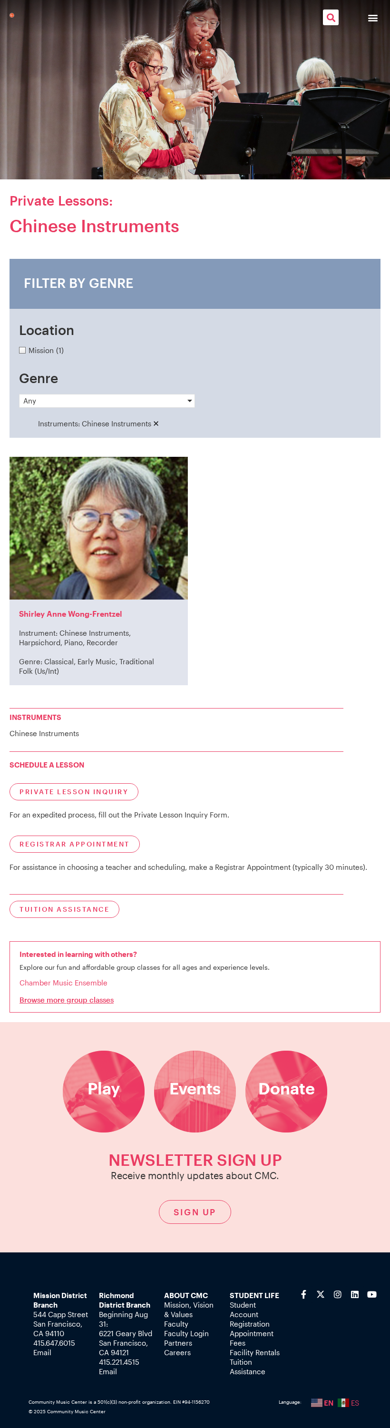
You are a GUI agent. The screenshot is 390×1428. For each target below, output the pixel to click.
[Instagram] (337, 1294)
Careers (177, 1352)
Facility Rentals (255, 1352)
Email (42, 1352)
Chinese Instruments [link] (116, 423)
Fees (237, 1343)
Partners (178, 1343)
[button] (331, 17)
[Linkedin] (354, 1294)
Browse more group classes (67, 999)
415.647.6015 (54, 1343)
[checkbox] (195, 350)
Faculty (176, 1324)
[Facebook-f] (303, 1294)
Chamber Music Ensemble (63, 982)
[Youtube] (371, 1294)
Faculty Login (186, 1333)
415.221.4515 (119, 1362)
